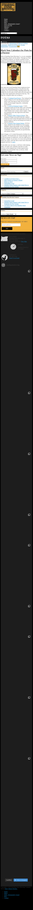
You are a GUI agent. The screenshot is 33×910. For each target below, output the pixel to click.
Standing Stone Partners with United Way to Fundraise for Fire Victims (16, 185)
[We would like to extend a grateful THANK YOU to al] (16, 740)
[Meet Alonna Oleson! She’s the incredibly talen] (16, 619)
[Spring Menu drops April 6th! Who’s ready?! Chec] (16, 558)
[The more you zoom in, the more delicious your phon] (16, 680)
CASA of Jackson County (15, 106)
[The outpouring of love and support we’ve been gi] (16, 345)
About (6, 28)
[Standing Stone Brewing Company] (8, 11)
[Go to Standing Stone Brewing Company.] (1, 42)
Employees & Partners (14, 45)
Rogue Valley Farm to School (16, 115)
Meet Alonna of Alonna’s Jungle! (13, 180)
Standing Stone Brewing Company (10, 197)
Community (4, 45)
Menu (5, 20)
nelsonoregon (13, 43)
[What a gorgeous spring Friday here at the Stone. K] (16, 466)
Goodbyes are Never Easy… (12, 179)
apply (13, 142)
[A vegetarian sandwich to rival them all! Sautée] (16, 497)
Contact (6, 30)
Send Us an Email (14, 258)
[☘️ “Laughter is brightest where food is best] (16, 771)
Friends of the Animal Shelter (16, 123)
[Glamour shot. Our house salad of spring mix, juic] (16, 375)
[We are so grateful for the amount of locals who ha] (16, 801)
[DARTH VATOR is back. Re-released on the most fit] (16, 436)
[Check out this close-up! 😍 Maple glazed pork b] (16, 405)
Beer (5, 22)
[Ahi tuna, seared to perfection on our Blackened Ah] (16, 527)
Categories (4, 193)
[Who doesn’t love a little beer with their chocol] (16, 862)
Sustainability (4, 46)
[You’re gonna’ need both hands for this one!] (16, 588)
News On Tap (8, 25)
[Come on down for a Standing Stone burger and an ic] (16, 284)
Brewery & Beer (23, 43)
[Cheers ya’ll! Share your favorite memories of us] (16, 314)
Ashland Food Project (15, 98)
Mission (6, 27)
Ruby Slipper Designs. (11, 888)
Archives (3, 214)
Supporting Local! (9, 183)
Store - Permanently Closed (11, 24)
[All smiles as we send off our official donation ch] (16, 649)
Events (23, 45)
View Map (24, 241)
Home (6, 19)
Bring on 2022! (8, 182)
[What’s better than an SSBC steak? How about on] (16, 832)
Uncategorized (13, 46)
